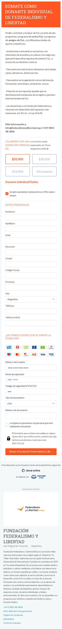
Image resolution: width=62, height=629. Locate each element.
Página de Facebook (13, 615)
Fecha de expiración (14, 374)
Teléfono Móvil (12, 317)
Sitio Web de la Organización (17, 611)
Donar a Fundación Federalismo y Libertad (32, 451)
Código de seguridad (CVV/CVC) (21, 386)
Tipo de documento (14, 397)
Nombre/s (10, 211)
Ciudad (8, 258)
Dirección (10, 246)
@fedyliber (8, 619)
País (7, 293)
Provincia (9, 282)
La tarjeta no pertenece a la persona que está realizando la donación (31, 425)
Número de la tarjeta (15, 362)
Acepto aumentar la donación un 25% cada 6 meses (32, 193)
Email (7, 235)
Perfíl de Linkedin (12, 623)
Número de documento (16, 410)
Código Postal (12, 270)
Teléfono (9, 306)
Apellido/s (10, 223)
